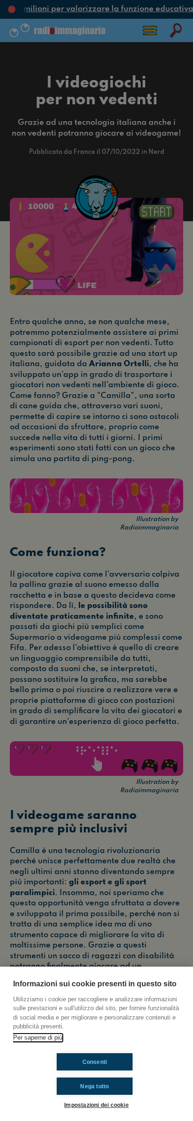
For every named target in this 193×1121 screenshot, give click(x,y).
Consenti (94, 1062)
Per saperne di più (37, 1037)
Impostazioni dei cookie (96, 1105)
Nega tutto (94, 1086)
